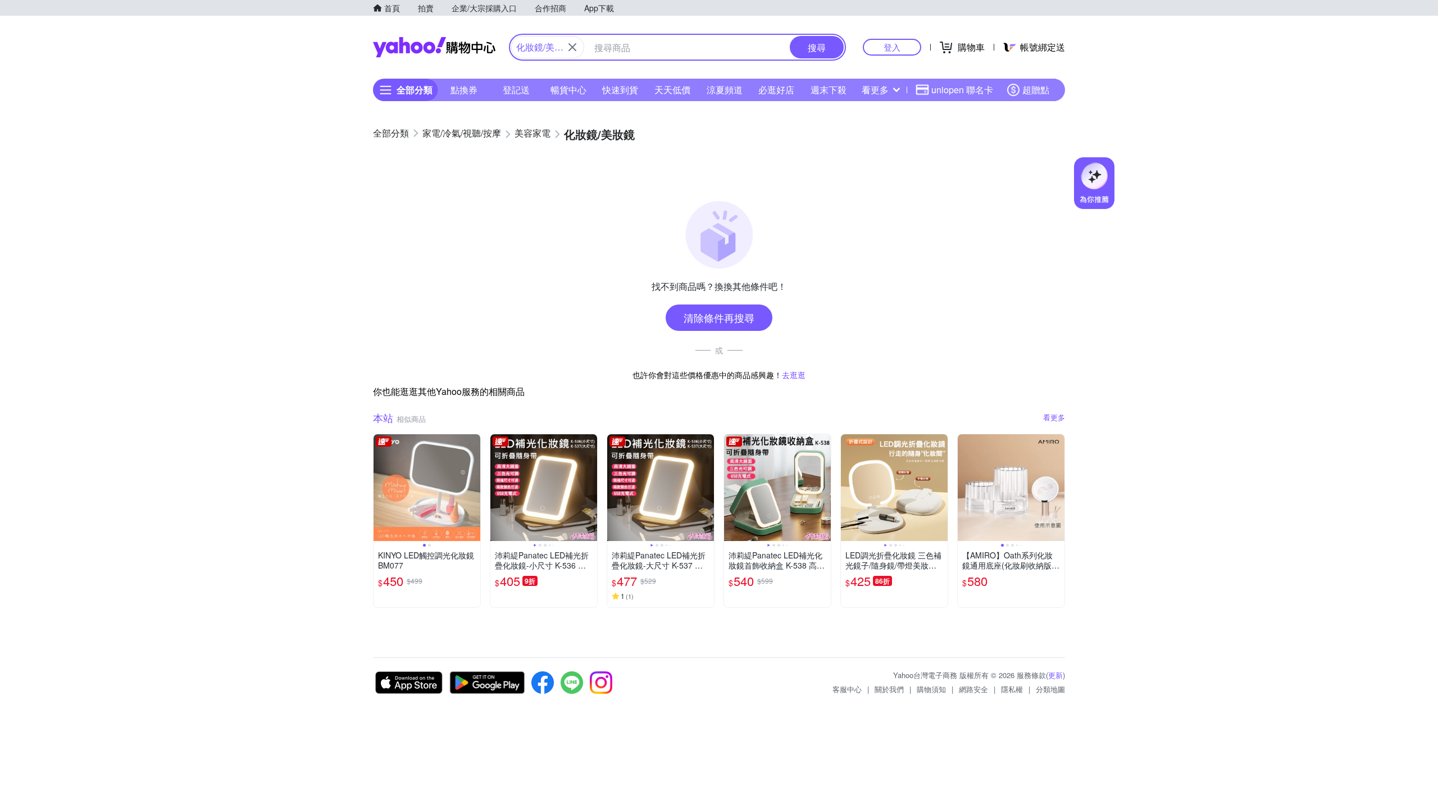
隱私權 (1012, 689)
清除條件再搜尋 (719, 317)
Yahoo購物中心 (434, 47)
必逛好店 (776, 89)
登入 (892, 47)
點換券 (463, 89)
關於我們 (889, 689)
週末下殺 (829, 89)
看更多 (875, 89)
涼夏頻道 (725, 89)
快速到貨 (620, 89)
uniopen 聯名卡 (962, 89)
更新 (1055, 675)
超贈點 (1035, 89)
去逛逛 (794, 374)
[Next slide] (473, 488)
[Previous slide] (381, 488)
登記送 (516, 89)
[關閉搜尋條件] (572, 47)
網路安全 (973, 689)
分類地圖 (1050, 689)
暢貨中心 (568, 89)
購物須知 (931, 689)
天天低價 (672, 89)
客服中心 (847, 689)
